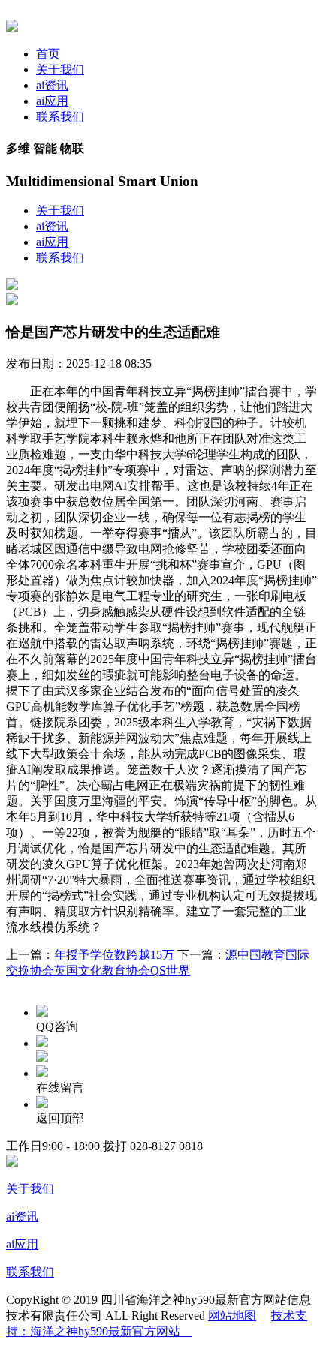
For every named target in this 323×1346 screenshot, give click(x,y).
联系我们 (60, 116)
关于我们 (60, 69)
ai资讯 (52, 85)
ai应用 (52, 101)
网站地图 (232, 1315)
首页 (48, 53)
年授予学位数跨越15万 (114, 954)
